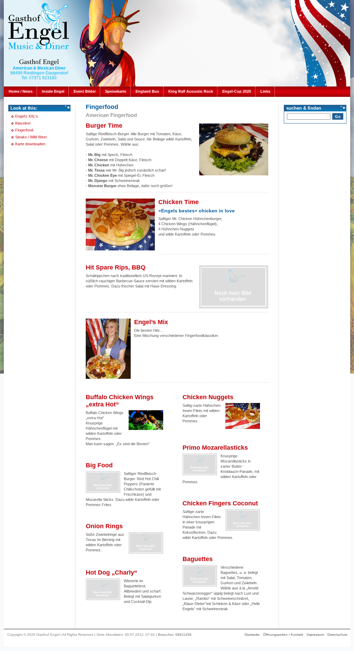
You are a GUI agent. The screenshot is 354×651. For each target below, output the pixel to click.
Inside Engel (53, 91)
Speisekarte (115, 91)
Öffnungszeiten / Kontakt (283, 634)
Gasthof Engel (39, 61)
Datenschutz (337, 634)
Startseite (252, 634)
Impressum (315, 634)
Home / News (20, 91)
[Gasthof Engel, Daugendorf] (38, 25)
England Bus (147, 91)
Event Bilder (85, 91)
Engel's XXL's (26, 116)
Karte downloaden (30, 144)
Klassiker (23, 123)
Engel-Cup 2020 (236, 91)
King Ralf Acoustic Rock (190, 91)
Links (265, 91)
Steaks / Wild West (31, 137)
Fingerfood (24, 130)
